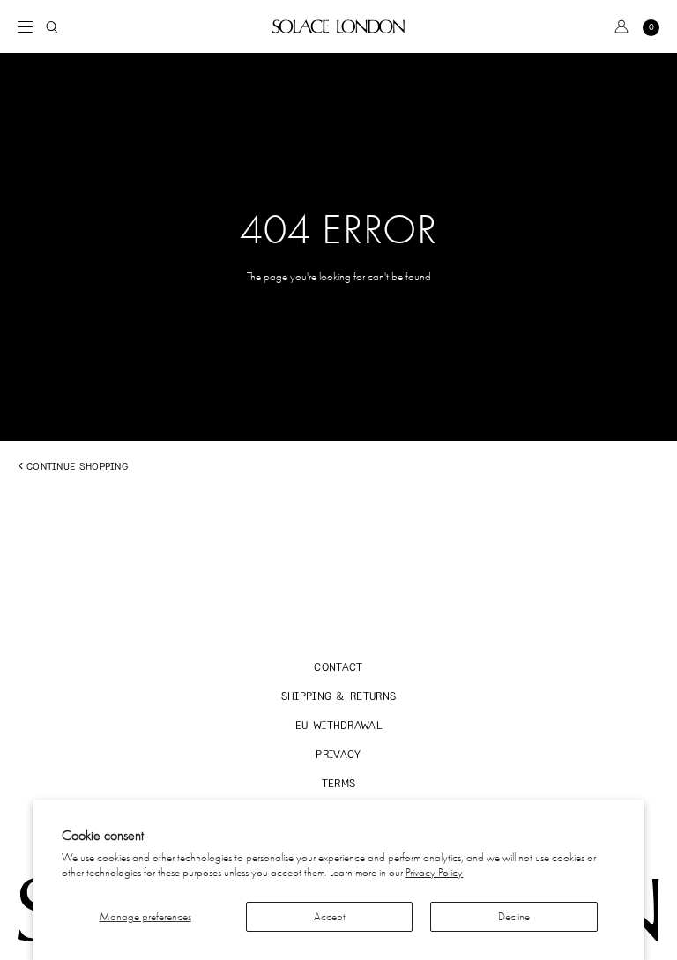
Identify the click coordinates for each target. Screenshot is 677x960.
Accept (330, 916)
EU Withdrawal (338, 725)
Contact (338, 666)
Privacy (338, 754)
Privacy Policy (434, 872)
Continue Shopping (77, 466)
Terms (339, 783)
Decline (514, 916)
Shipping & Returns (339, 695)
